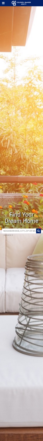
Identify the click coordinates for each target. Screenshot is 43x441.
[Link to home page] (21, 3)
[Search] (38, 231)
